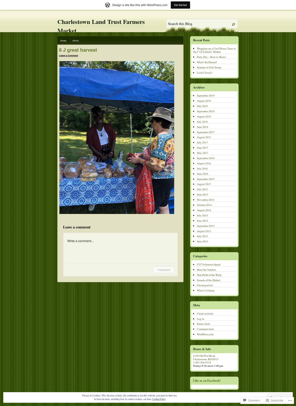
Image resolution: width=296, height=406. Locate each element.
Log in (200, 319)
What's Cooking (205, 290)
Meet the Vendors (206, 269)
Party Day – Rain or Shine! (211, 57)
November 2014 (205, 199)
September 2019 (206, 95)
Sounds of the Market (208, 280)
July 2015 (202, 189)
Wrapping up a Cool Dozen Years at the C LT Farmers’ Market (214, 50)
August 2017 (204, 137)
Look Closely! (205, 72)
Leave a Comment (68, 55)
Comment (163, 269)
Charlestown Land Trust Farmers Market (101, 26)
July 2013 (202, 236)
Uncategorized (205, 285)
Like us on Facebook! (207, 380)
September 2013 (206, 226)
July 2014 (202, 215)
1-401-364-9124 (202, 362)
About (75, 40)
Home (63, 40)
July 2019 (202, 106)
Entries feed (203, 324)
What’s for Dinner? (207, 62)
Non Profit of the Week (209, 275)
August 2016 (204, 163)
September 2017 (206, 132)
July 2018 (202, 121)
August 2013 (204, 231)
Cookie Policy (159, 399)
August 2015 (204, 184)
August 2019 (204, 101)
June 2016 (202, 174)
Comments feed (205, 329)
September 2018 (206, 111)
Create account (205, 313)
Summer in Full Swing (209, 67)
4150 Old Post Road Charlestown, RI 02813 (205, 357)
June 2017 (202, 147)
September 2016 (206, 158)
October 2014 (204, 205)
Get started (180, 4)
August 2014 (204, 210)
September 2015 (206, 179)
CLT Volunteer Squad (208, 264)
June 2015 (202, 194)
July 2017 (202, 142)
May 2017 (202, 153)
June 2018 (202, 127)
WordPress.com (205, 334)
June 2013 (202, 241)
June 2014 (202, 220)
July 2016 (202, 168)
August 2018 (204, 116)
